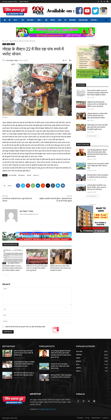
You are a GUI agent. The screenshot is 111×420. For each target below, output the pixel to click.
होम (3, 41)
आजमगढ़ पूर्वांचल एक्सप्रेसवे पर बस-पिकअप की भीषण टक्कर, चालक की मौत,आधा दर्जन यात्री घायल (96, 187)
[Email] (48, 185)
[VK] (63, 185)
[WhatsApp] (33, 185)
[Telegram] (58, 185)
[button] (106, 20)
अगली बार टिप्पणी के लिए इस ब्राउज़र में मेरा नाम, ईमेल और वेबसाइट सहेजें (25, 327)
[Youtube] (107, 1)
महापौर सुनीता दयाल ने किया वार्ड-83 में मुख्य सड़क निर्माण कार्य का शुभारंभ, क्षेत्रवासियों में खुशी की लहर (97, 127)
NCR (6, 41)
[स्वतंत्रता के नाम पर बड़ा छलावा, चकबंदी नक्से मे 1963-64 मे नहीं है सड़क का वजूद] (81, 166)
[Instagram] (101, 1)
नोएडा (8, 44)
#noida (29, 175)
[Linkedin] (38, 185)
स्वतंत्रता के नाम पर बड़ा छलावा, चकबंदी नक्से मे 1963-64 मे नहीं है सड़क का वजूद (97, 166)
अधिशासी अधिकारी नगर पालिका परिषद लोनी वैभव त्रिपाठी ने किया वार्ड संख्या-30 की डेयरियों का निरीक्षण (60, 268)
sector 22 (36, 175)
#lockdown (21, 175)
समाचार (12, 44)
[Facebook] (98, 1)
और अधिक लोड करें (91, 136)
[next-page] (7, 275)
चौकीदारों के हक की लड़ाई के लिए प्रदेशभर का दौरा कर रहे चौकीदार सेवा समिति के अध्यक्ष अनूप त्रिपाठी (37, 268)
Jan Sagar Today (12, 60)
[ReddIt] (43, 185)
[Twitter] (104, 1)
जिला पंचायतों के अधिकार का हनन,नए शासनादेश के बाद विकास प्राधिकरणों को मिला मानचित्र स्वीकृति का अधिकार (12, 268)
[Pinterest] (28, 185)
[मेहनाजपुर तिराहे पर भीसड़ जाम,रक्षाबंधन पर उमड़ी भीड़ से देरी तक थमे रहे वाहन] (81, 177)
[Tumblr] (53, 185)
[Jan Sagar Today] (15, 11)
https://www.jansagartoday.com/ (29, 214)
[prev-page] (3, 275)
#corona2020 (12, 175)
